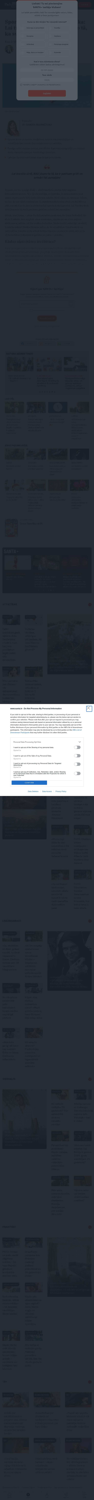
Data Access (47, 791)
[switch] (77, 747)
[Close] (89, 708)
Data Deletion (33, 791)
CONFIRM (29, 783)
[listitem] (47, 742)
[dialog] (47, 750)
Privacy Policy (61, 791)
